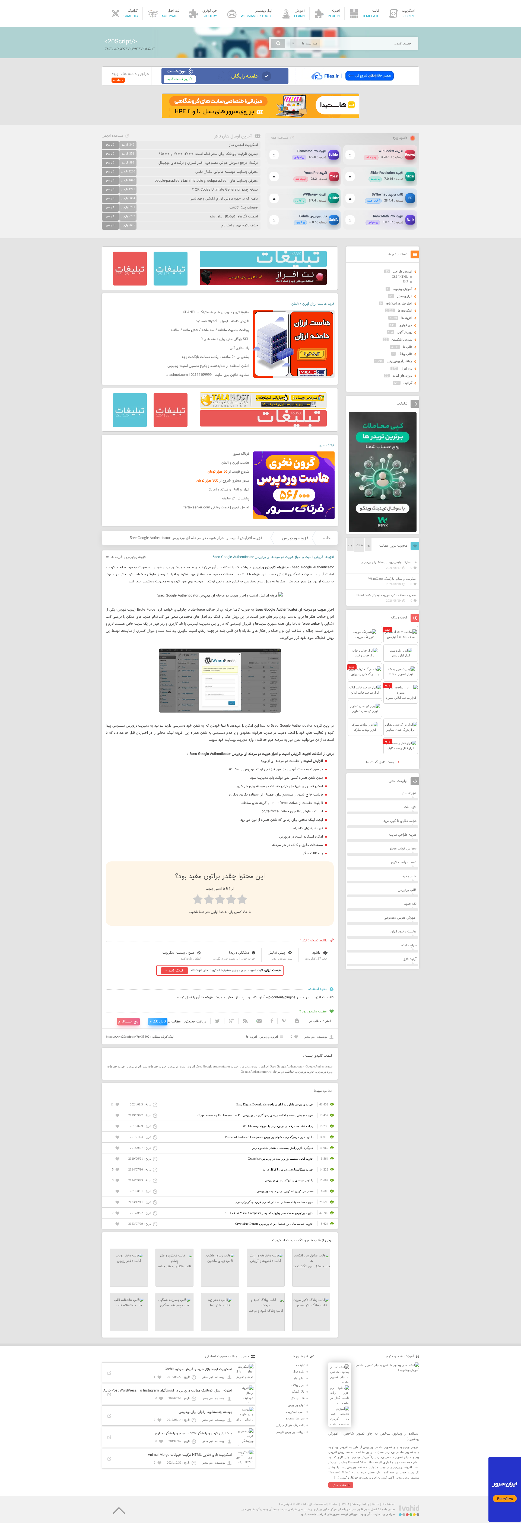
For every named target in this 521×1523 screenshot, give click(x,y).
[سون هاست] (224, 83)
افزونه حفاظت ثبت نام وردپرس (147, 1066)
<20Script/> (120, 42)
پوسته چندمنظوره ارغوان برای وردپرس (205, 1412)
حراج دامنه (409, 945)
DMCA (345, 1504)
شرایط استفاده (295, 1418)
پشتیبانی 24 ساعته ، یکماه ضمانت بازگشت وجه (215, 357)
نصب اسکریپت (295, 1411)
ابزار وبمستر (404, 296)
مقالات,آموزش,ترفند (399, 361)
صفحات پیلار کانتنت (244, 207)
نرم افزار (406, 368)
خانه (327, 538)
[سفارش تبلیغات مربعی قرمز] (130, 284)
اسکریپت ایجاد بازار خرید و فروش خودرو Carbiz (198, 1369)
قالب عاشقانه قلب (129, 1305)
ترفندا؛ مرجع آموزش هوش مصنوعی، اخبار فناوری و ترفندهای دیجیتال (208, 163)
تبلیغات (300, 1365)
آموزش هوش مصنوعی (400, 918)
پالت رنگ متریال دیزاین (290, 1425)
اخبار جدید (409, 876)
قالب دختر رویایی (129, 1261)
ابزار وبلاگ (297, 1385)
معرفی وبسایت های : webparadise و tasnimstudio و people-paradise (206, 181)
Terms (375, 1504)
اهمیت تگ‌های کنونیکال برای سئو (234, 216)
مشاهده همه (279, 137)
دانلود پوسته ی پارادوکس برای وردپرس (289, 1180)
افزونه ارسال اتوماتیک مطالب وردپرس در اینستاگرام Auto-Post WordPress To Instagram (167, 1390)
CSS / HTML (400, 276)
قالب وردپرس (407, 890)
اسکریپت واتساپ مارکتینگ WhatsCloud (392, 578)
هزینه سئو (409, 793)
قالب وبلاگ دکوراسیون (311, 1305)
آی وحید (365, 1514)
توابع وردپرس (296, 1405)
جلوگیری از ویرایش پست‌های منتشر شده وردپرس (282, 1147)
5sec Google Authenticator (287, 1066)
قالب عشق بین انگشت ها (311, 1266)
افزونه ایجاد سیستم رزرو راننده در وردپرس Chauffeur (280, 1158)
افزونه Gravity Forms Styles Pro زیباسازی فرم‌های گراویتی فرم (274, 1202)
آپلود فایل (410, 959)
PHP (405, 281)
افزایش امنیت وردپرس (254, 1066)
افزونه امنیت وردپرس (181, 1066)
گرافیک (408, 382)
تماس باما (298, 1378)
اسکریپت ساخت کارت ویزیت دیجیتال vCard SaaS (386, 595)
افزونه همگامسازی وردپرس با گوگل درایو (288, 1169)
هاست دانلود (308, 1514)
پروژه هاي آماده (402, 375)
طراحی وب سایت (384, 1514)
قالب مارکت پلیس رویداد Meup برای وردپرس (389, 562)
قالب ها (407, 346)
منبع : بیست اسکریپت (179, 953)
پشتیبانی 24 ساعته (235, 498)
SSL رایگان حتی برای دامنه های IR (224, 339)
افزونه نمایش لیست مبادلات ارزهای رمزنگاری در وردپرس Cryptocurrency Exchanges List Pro (255, 1115)
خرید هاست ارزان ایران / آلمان (313, 304)
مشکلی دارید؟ (239, 953)
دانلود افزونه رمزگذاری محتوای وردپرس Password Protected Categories (269, 1137)
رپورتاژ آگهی (404, 332)
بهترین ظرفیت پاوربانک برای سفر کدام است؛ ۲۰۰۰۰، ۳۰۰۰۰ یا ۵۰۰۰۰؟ (208, 154)
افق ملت (410, 807)
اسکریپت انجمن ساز (243, 145)
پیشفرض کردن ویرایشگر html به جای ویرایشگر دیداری (193, 1433)
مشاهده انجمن (112, 136)
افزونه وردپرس (296, 538)
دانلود (316, 953)
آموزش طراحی (402, 271)
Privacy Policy (360, 1504)
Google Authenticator (319, 1066)
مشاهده (118, 80)
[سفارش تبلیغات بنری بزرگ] (263, 266)
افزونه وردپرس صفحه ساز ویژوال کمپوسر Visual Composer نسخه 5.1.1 (269, 1212)
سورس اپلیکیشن (402, 339)
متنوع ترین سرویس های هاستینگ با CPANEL (216, 312)
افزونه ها (116, 557)
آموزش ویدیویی (402, 288)
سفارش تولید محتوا (403, 848)
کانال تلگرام (158, 1021)
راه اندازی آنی (239, 348)
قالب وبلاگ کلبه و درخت (266, 1311)
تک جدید (410, 904)
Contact (333, 1504)
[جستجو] (278, 43)
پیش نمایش (276, 953)
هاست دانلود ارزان (403, 931)
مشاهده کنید (339, 1485)
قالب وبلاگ (405, 353)
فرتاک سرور (326, 445)
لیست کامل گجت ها (381, 762)
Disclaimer (388, 1504)
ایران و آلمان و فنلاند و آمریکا (228, 489)
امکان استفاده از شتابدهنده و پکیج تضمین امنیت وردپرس (208, 366)
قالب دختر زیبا (220, 1305)
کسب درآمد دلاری (404, 862)
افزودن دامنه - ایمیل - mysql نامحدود (222, 321)
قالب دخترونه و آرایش (265, 1261)
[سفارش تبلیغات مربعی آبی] (171, 284)
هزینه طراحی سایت (403, 835)
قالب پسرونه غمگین (174, 1305)
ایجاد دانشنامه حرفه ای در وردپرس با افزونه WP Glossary (278, 1126)
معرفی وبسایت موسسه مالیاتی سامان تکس (226, 172)
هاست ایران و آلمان (235, 463)
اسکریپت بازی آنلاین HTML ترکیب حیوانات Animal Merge (190, 1455)
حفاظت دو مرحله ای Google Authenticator (267, 1071)
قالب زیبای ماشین (220, 1261)
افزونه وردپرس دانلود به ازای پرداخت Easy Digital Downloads (274, 1104)
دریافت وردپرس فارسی (290, 1432)
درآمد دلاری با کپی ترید (400, 821)
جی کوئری (405, 325)
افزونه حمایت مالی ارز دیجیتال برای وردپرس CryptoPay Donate (274, 1223)
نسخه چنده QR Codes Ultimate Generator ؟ (225, 190)
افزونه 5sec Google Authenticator (218, 1066)
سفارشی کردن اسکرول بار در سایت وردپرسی (285, 1191)
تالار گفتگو (298, 1391)
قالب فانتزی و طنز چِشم (175, 1266)
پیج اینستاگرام (128, 1021)
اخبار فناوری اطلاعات (399, 303)
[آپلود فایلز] (352, 83)
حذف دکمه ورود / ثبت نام (239, 225)
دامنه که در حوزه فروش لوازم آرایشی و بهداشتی (224, 198)
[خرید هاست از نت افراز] (263, 284)
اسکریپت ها (405, 310)
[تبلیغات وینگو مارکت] (383, 531)
